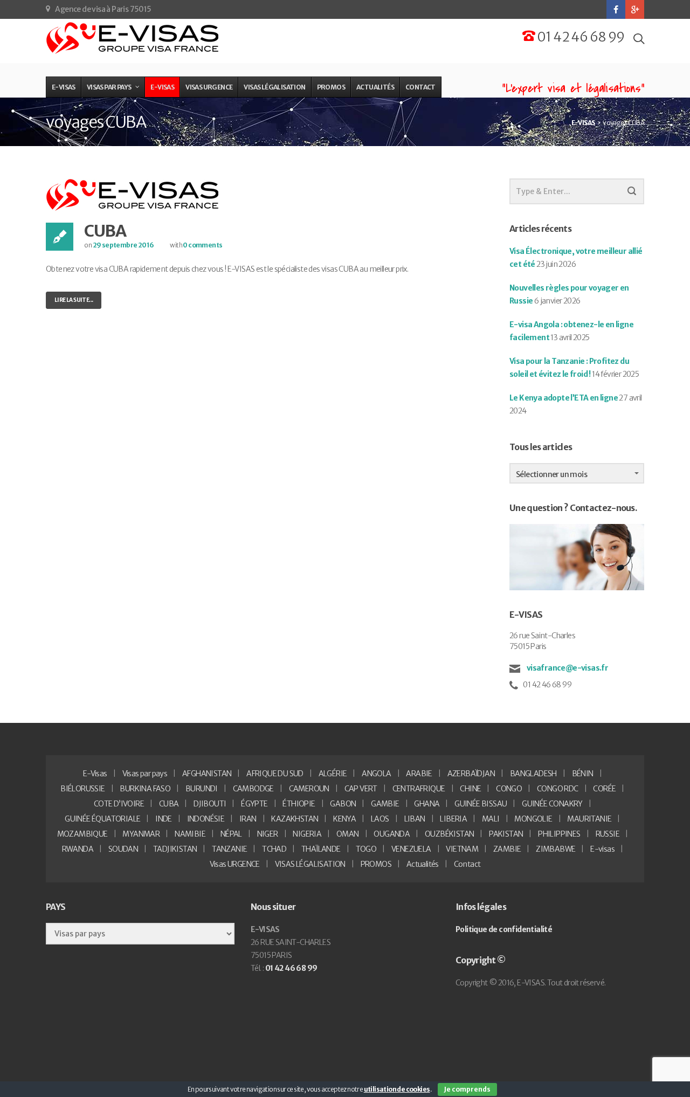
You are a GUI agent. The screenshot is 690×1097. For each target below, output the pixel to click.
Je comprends (467, 1089)
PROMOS (376, 864)
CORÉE (604, 789)
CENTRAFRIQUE (418, 789)
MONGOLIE (533, 819)
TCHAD (274, 849)
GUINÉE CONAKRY (552, 804)
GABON (343, 804)
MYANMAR (141, 834)
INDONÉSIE (206, 819)
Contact (467, 864)
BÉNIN (583, 773)
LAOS (380, 819)
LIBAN (414, 819)
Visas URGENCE (235, 864)
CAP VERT (360, 789)
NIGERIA (307, 834)
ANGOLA (376, 773)
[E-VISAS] (133, 38)
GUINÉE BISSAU (480, 804)
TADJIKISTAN (175, 849)
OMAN (347, 834)
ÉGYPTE (254, 804)
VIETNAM (462, 849)
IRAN (248, 819)
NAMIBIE (190, 834)
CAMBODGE (253, 789)
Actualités (422, 864)
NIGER (267, 834)
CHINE (470, 789)
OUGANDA (392, 834)
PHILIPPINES (559, 834)
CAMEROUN (309, 789)
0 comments (202, 245)
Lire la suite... (73, 299)
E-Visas (95, 773)
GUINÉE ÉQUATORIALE (102, 819)
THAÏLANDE (321, 849)
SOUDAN (123, 849)
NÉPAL (231, 834)
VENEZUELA (411, 849)
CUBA (105, 230)
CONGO (509, 789)
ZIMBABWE (555, 849)
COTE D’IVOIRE (119, 804)
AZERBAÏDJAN (471, 773)
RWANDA (77, 849)
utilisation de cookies (397, 1089)
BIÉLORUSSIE (82, 789)
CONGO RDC (557, 789)
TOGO (366, 849)
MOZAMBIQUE (82, 834)
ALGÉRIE (333, 773)
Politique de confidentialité (504, 929)
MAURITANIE (589, 819)
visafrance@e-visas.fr (566, 668)
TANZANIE (229, 849)
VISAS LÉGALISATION (310, 864)
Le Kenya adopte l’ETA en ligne (563, 398)
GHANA (426, 804)
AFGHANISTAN (206, 773)
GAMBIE (385, 804)
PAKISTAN (506, 834)
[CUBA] (133, 194)
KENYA (344, 819)
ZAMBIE (507, 849)
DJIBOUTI (210, 804)
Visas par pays (145, 773)
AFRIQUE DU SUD (274, 773)
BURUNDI (201, 789)
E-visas (602, 849)
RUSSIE (607, 834)
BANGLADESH (533, 773)
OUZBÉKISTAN (449, 834)
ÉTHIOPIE (298, 804)
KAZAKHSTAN (294, 819)
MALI (491, 819)
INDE (163, 819)
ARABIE (419, 773)
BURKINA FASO (145, 789)
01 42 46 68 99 (579, 37)
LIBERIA (453, 819)
